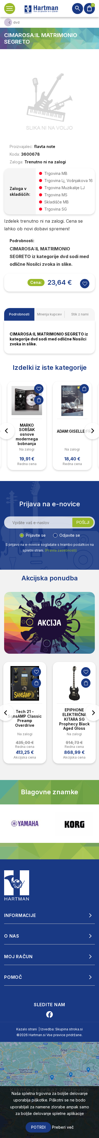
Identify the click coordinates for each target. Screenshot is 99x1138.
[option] (27, 425)
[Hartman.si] (16, 885)
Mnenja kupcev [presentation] (49, 314)
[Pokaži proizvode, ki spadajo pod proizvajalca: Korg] (74, 824)
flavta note (44, 146)
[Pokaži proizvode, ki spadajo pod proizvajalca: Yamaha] (25, 823)
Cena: (36, 282)
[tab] (19, 314)
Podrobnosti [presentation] (19, 314)
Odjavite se (69, 535)
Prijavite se (36, 535)
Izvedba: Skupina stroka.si (61, 1029)
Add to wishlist (84, 283)
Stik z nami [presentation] (80, 314)
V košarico (38, 400)
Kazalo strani (26, 1029)
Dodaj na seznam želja (38, 388)
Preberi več (63, 1127)
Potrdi (38, 1127)
